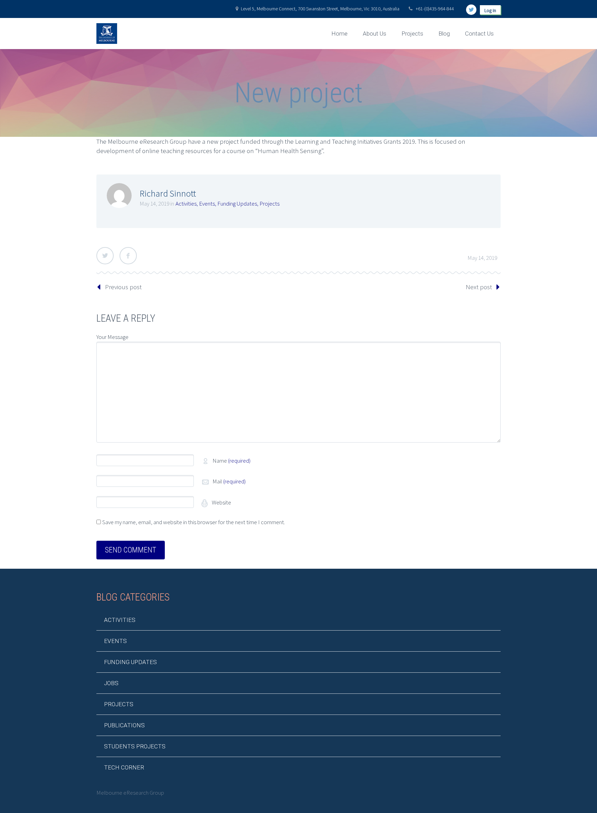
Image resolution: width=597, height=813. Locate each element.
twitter (471, 9)
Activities (186, 203)
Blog (444, 33)
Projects (412, 33)
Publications (124, 725)
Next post (479, 287)
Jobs (111, 683)
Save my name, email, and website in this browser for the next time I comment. (193, 522)
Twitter (105, 255)
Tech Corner (124, 767)
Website (221, 502)
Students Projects (134, 746)
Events (207, 203)
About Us (374, 33)
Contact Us (479, 33)
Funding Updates (237, 203)
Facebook (128, 255)
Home (339, 33)
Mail (229, 481)
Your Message (112, 337)
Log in (490, 10)
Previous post (123, 287)
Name (231, 460)
